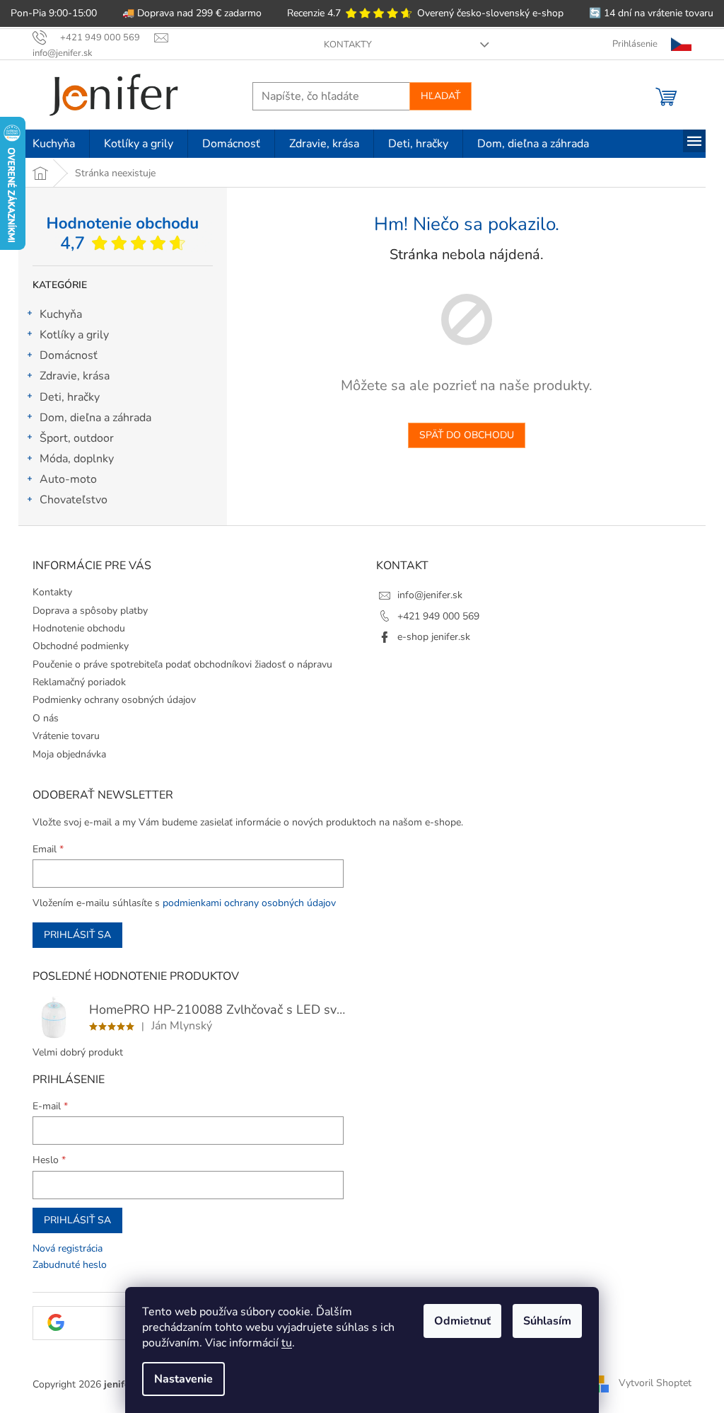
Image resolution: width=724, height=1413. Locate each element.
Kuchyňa (61, 314)
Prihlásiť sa (77, 935)
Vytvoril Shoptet (655, 1383)
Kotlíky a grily (74, 335)
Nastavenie (183, 1379)
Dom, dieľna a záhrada (95, 417)
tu (286, 1343)
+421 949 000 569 (438, 616)
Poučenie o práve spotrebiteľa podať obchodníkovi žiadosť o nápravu (182, 664)
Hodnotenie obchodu (79, 628)
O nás (46, 718)
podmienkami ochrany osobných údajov (249, 903)
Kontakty (348, 44)
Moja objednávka (69, 754)
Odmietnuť (462, 1321)
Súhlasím (547, 1321)
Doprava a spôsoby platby (90, 610)
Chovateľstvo (73, 500)
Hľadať (440, 96)
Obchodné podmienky (81, 646)
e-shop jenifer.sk (433, 636)
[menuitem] (53, 144)
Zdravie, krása (75, 376)
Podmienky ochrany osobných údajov (114, 699)
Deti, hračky (70, 397)
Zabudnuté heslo (70, 1264)
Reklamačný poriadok (79, 682)
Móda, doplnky (77, 459)
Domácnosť (69, 355)
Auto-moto (68, 479)
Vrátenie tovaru (66, 736)
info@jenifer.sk (429, 595)
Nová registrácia (68, 1248)
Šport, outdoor (77, 438)
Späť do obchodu (466, 435)
